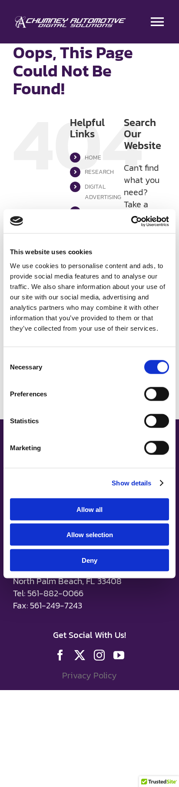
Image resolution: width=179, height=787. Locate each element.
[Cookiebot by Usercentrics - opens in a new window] (131, 221)
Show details (131, 483)
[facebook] (60, 655)
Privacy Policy (89, 675)
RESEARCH (99, 171)
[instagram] (99, 655)
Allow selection (89, 534)
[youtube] (118, 655)
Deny (89, 560)
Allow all (89, 509)
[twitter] (79, 655)
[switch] (156, 394)
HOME (93, 157)
